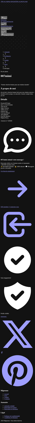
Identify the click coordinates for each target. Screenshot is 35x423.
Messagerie (4, 26)
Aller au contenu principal (8, 1)
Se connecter (4, 21)
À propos (7, 399)
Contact (6, 397)
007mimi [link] (6, 68)
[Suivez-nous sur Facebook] (2, 353)
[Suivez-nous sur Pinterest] (17, 387)
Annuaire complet (9, 406)
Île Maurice (7, 56)
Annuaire (7, 52)
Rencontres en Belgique (11, 409)
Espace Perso (5, 29)
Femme (6, 60)
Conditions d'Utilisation (11, 417)
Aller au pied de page (21, 1)
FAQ (5, 395)
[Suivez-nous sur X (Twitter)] (17, 350)
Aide (2, 24)
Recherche (10, 26)
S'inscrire (10, 21)
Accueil (6, 394)
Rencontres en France (10, 407)
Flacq (5, 64)
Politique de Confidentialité (12, 416)
